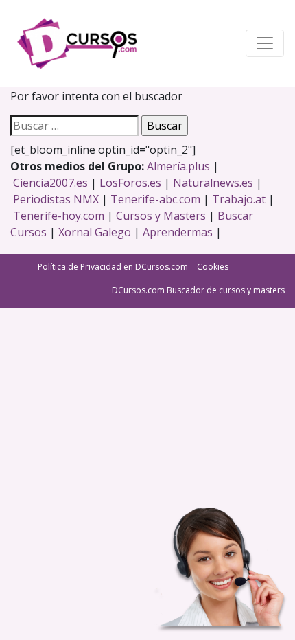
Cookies (212, 267)
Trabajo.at (239, 199)
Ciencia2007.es (50, 182)
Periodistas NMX (56, 199)
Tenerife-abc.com (155, 199)
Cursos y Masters (161, 215)
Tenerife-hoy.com (58, 215)
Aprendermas (178, 232)
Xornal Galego (94, 232)
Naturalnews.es (213, 182)
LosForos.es (130, 182)
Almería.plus (178, 166)
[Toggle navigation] (265, 43)
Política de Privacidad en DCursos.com (113, 267)
